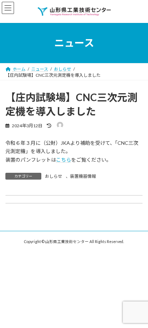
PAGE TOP (137, 311)
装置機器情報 (83, 176)
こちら (63, 160)
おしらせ (53, 176)
